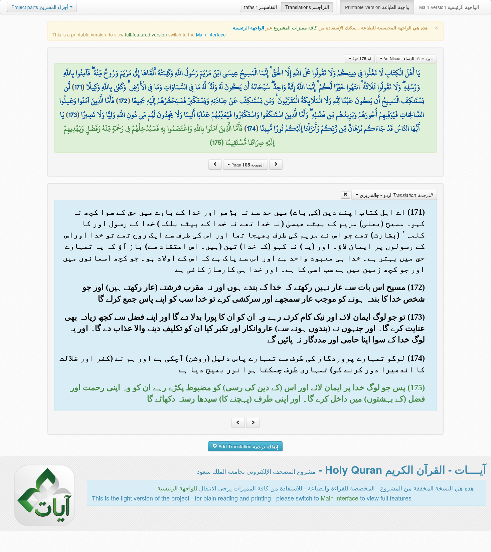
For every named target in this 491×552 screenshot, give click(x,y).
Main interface (211, 34)
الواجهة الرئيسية (248, 27)
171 (78, 87)
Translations (307, 7)
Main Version (449, 7)
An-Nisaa (407, 59)
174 (251, 128)
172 (123, 100)
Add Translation (247, 446)
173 (72, 114)
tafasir (260, 7)
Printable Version (377, 7)
